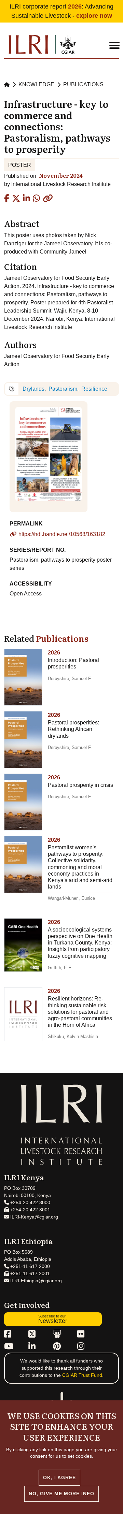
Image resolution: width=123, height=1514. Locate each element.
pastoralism (63, 389)
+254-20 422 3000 (29, 1202)
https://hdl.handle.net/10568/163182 (61, 534)
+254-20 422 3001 (29, 1209)
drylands (33, 389)
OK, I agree (59, 1477)
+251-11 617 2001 (29, 1273)
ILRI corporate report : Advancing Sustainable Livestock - (61, 11)
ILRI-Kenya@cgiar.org (33, 1217)
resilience (94, 389)
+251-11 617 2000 (29, 1266)
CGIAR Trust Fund (82, 1375)
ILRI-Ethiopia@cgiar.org (35, 1280)
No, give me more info (61, 1493)
